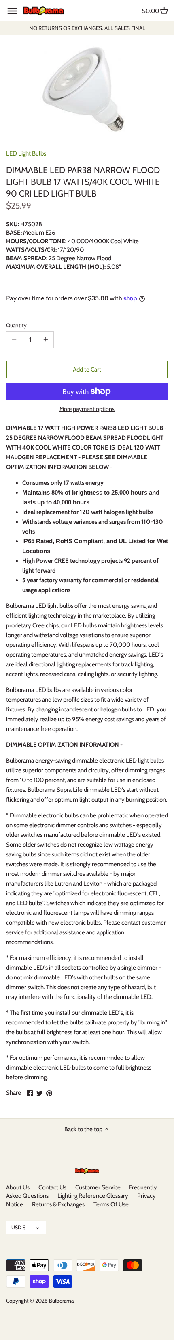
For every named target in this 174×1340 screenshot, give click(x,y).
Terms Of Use (111, 1204)
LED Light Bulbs (26, 153)
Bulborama (61, 1300)
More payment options (87, 409)
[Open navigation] (12, 11)
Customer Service (98, 1187)
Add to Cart (87, 369)
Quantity (16, 325)
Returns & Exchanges (58, 1204)
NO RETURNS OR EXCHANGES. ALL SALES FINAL (87, 28)
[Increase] (45, 340)
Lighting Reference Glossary (92, 1196)
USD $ (18, 1227)
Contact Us (52, 1187)
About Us (18, 1187)
